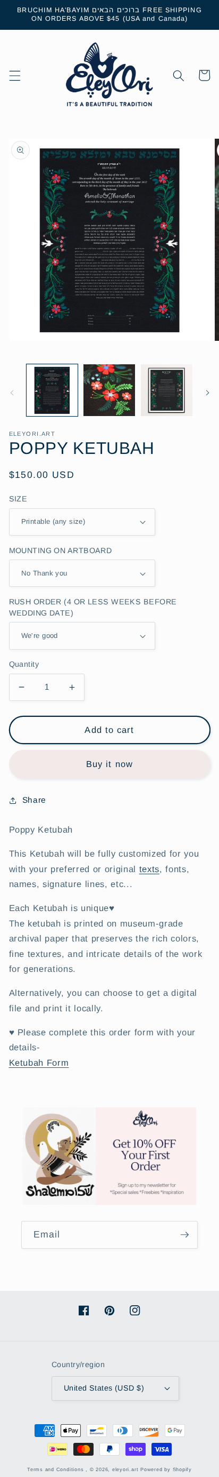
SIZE (18, 498)
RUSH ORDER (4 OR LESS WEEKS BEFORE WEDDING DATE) (93, 607)
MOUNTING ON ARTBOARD (60, 550)
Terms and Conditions (55, 1469)
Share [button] (34, 799)
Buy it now (109, 764)
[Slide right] (207, 393)
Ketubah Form (39, 1062)
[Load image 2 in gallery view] (109, 390)
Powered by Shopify (166, 1469)
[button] (14, 75)
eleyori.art (125, 1469)
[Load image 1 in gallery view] (52, 390)
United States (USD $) (104, 1388)
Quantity (24, 664)
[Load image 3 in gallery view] (166, 390)
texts (149, 869)
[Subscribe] (184, 1235)
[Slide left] (11, 393)
